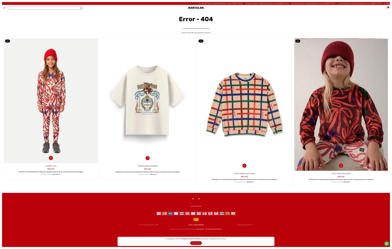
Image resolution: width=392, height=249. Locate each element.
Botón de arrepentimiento (214, 229)
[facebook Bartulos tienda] (199, 199)
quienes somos (196, 206)
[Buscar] (81, 8)
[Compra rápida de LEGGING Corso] (51, 158)
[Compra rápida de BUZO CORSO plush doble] (341, 166)
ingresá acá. (200, 229)
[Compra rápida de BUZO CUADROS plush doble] (244, 166)
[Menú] (5, 8)
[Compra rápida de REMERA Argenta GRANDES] (148, 158)
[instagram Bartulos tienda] (193, 199)
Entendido (196, 243)
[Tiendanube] (196, 225)
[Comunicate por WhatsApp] (386, 243)
